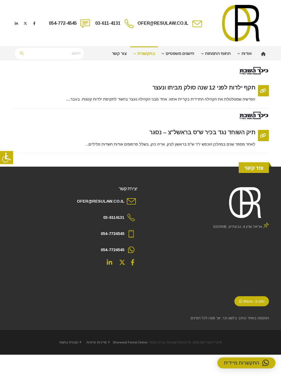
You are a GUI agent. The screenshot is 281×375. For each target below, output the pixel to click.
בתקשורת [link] (146, 53)
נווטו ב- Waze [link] (253, 301)
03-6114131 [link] (113, 217)
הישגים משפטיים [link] (180, 53)
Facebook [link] (132, 262)
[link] (6, 157)
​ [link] (262, 53)
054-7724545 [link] (112, 233)
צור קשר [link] (119, 53)
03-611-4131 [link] (107, 23)
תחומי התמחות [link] (218, 53)
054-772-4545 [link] (63, 23)
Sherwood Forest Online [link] (130, 342)
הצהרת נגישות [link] (68, 342)
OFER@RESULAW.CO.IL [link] (163, 23)
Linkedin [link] (109, 262)
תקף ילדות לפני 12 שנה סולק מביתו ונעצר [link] (203, 87)
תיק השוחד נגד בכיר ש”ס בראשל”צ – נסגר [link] (202, 132)
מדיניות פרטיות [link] (96, 342)
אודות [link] (246, 53)
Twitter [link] (122, 262)
